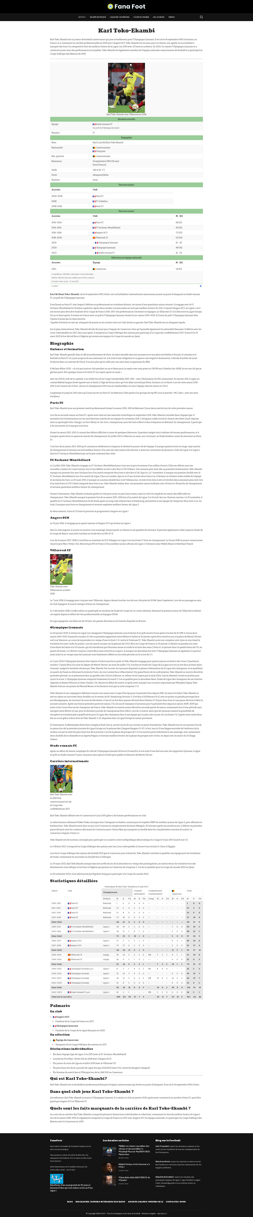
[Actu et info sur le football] (126, 7)
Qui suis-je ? (162, 1213)
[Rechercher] (201, 17)
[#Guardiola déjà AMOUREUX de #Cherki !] (109, 1181)
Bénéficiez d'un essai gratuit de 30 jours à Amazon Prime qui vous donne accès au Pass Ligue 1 (71, 1188)
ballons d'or (68, 1158)
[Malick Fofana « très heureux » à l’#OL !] (109, 1167)
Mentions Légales (149, 1213)
